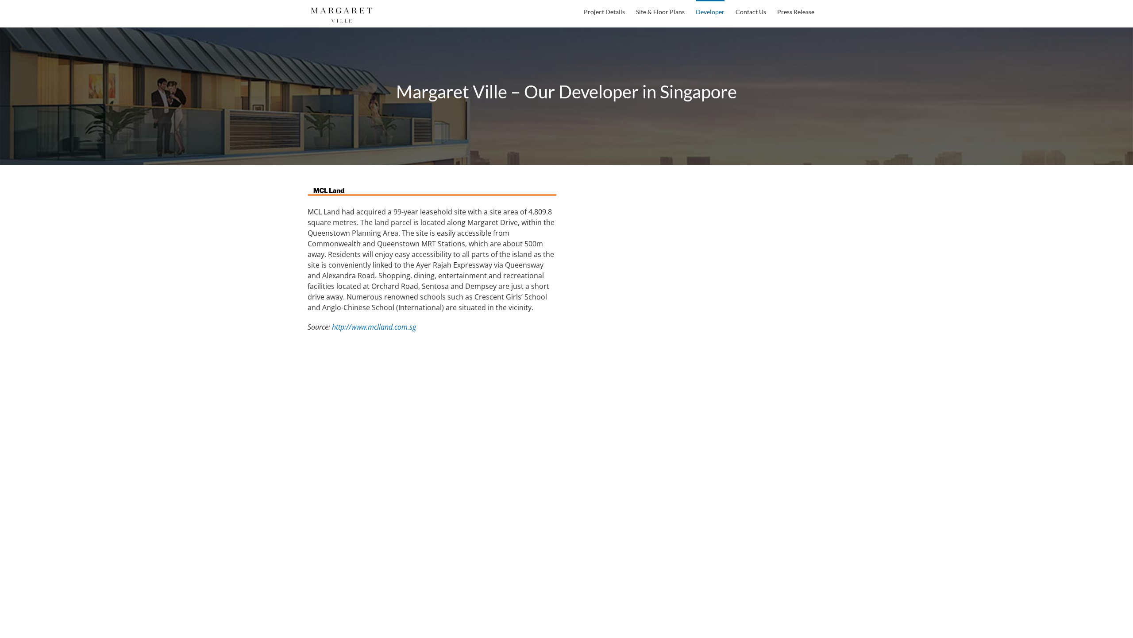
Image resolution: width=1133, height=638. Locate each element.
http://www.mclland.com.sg (374, 327)
